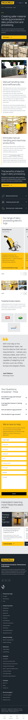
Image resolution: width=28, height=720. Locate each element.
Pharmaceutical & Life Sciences (10, 663)
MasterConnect (6, 700)
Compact (5, 596)
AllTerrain (5, 618)
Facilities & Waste (7, 671)
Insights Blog (6, 652)
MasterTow (5, 613)
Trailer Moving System (8, 623)
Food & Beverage (7, 673)
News (4, 685)
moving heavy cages (15, 155)
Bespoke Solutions (7, 633)
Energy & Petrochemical (8, 666)
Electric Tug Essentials (8, 640)
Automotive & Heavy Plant (9, 661)
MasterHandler (6, 615)
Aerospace (5, 658)
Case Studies (6, 649)
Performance (6, 598)
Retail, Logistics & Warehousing (10, 668)
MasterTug (5, 610)
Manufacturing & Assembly (9, 676)
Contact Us (5, 688)
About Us (5, 683)
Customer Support (7, 695)
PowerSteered (6, 620)
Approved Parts (6, 697)
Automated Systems (8, 630)
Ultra (4, 601)
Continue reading (7, 543)
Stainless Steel (6, 625)
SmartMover (6, 608)
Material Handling (7, 642)
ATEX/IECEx (6, 628)
